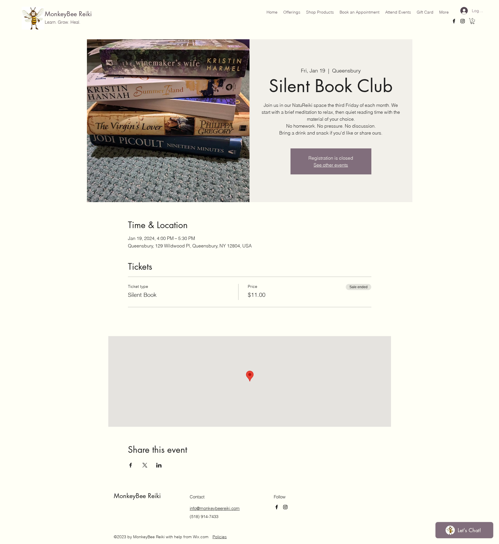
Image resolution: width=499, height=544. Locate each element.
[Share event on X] (145, 465)
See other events (331, 165)
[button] (472, 21)
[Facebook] (454, 21)
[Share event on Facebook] (130, 465)
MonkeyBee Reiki (68, 14)
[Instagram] (463, 21)
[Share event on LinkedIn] (159, 465)
